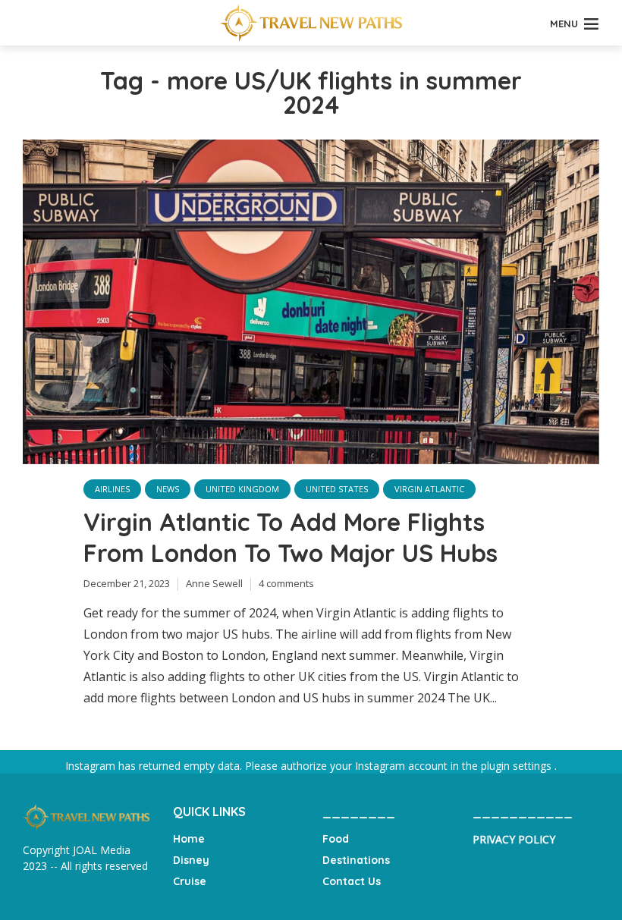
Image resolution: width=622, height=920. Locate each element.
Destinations (356, 860)
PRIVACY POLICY (514, 839)
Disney (191, 860)
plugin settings (517, 765)
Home (189, 839)
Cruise (189, 881)
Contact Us (351, 881)
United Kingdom (242, 489)
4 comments (286, 583)
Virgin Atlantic (429, 489)
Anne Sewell (214, 583)
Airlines (112, 489)
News (167, 489)
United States (337, 489)
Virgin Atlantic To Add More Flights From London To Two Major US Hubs (290, 538)
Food (335, 839)
